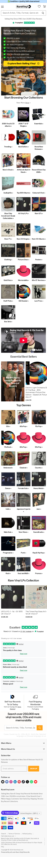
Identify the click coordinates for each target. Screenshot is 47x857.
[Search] (43, 13)
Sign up (33, 768)
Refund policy (27, 834)
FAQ (2, 847)
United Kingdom (29, 813)
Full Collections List (7, 836)
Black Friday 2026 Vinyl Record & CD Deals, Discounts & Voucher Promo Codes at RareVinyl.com (20, 839)
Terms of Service (14, 834)
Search (3, 834)
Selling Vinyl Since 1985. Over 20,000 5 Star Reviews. (23, 19)
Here (27, 103)
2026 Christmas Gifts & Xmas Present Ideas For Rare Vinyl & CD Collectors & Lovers (21, 843)
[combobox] (20, 13)
